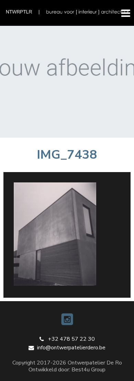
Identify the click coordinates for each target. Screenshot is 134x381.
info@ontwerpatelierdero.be (71, 347)
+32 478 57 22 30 (71, 339)
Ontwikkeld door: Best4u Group (67, 369)
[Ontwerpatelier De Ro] (67, 12)
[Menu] (122, 13)
